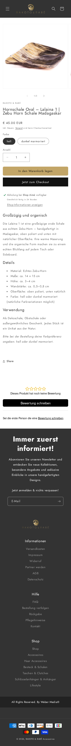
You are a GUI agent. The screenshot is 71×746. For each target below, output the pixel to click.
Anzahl (6, 150)
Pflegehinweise (35, 620)
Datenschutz (36, 579)
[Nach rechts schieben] (44, 96)
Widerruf (35, 561)
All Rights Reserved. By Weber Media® (35, 702)
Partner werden (35, 567)
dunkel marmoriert (33, 141)
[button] (7, 9)
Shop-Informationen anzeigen (25, 205)
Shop (35, 649)
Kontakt (35, 626)
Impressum (35, 555)
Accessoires (35, 655)
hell (9, 141)
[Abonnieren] (59, 501)
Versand (19, 128)
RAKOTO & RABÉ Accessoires (40, 738)
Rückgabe (35, 614)
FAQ (35, 602)
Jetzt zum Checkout (35, 182)
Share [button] (10, 361)
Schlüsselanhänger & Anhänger (35, 679)
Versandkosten (35, 549)
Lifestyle (35, 685)
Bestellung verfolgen (35, 608)
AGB (36, 573)
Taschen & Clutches (35, 673)
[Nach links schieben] (27, 96)
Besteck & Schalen (35, 667)
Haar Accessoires (35, 661)
